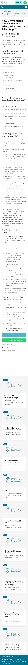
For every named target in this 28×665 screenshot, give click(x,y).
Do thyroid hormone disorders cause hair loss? (13, 429)
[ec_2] (5, 2)
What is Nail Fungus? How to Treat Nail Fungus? (13, 397)
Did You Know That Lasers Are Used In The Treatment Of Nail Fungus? (13, 583)
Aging (6, 490)
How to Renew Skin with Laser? (12, 522)
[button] (2, 7)
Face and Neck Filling (11, 645)
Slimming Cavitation (11, 460)
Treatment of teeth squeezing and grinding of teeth (13, 614)
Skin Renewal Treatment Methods (12, 552)
